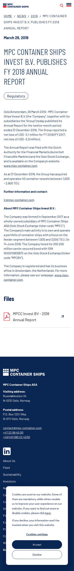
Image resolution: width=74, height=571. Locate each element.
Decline (37, 554)
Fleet (6, 467)
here (48, 513)
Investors (9, 481)
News (21, 16)
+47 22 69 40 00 (13, 432)
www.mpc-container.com (20, 165)
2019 (34, 16)
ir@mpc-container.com (19, 200)
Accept (37, 544)
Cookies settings (37, 534)
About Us (9, 461)
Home (8, 16)
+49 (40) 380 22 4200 (16, 437)
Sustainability (12, 474)
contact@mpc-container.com (22, 428)
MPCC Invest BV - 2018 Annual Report (31, 316)
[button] (69, 5)
